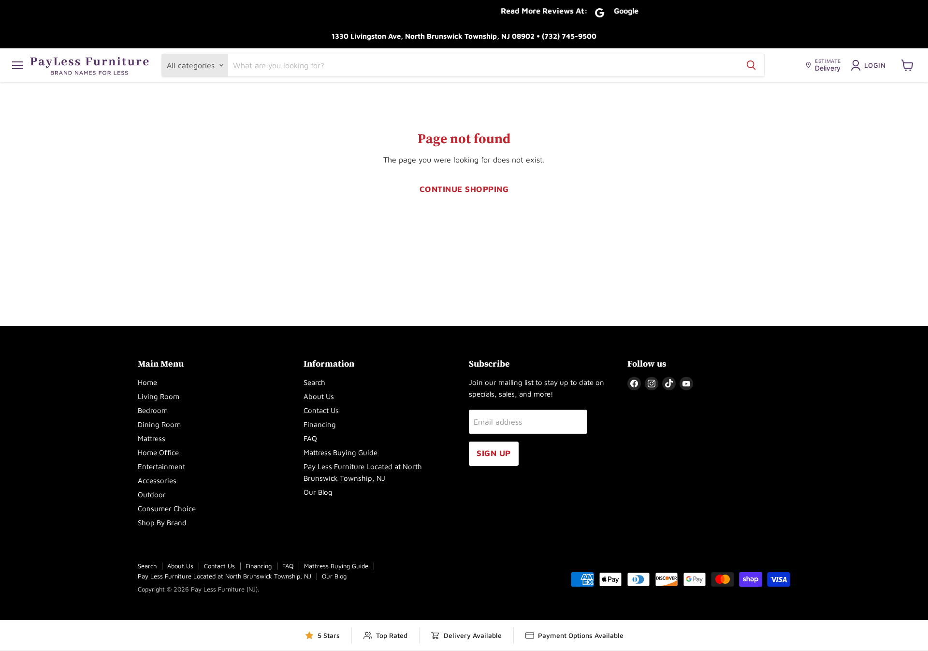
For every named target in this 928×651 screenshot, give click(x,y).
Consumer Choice (167, 508)
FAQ (310, 438)
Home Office (158, 452)
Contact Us (321, 410)
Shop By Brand (162, 522)
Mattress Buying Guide (340, 452)
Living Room (158, 396)
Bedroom (153, 410)
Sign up (494, 453)
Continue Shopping (464, 189)
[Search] (751, 65)
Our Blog (318, 492)
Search (314, 382)
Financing (320, 424)
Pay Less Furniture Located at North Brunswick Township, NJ (224, 576)
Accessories (157, 480)
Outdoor (152, 494)
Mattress (151, 438)
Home (147, 382)
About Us (319, 396)
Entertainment (161, 466)
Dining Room (159, 424)
